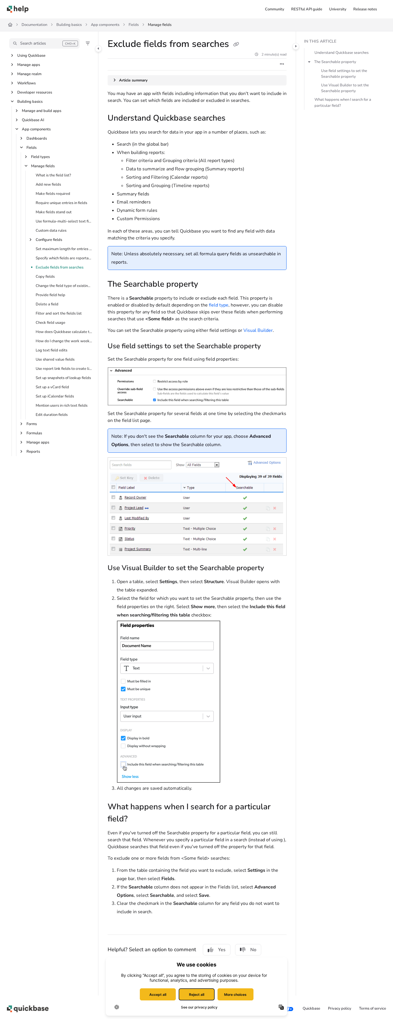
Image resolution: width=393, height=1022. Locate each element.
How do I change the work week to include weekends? (64, 341)
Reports (33, 451)
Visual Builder (258, 330)
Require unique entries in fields (61, 202)
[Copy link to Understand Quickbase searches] (234, 118)
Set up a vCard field (52, 387)
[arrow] (309, 62)
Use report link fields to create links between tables (64, 368)
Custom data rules (51, 230)
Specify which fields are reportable (64, 258)
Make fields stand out (54, 212)
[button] (44, 43)
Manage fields (159, 24)
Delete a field (47, 304)
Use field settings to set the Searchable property (344, 73)
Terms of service (372, 1008)
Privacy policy (339, 1008)
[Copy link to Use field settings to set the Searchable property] (269, 346)
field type (218, 305)
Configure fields (49, 239)
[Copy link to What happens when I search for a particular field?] (137, 819)
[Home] (17, 9)
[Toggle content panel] (295, 46)
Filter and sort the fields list (59, 313)
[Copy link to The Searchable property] (207, 284)
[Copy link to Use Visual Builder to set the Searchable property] (273, 568)
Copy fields (45, 276)
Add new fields (48, 184)
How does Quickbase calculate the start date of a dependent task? (64, 331)
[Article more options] (282, 64)
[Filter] (87, 43)
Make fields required (53, 193)
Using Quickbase (31, 55)
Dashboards (36, 138)
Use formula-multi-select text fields (64, 221)
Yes (222, 950)
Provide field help (50, 295)
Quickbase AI (33, 120)
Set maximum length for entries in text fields (64, 249)
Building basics (69, 24)
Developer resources (34, 92)
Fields (134, 24)
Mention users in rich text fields (61, 405)
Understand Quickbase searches (341, 52)
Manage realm (29, 74)
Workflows (26, 83)
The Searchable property (335, 61)
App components (105, 24)
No (253, 950)
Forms (31, 424)
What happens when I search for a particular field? (342, 102)
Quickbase (311, 1008)
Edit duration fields (52, 414)
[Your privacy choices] (289, 1009)
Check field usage (50, 322)
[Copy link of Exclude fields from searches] (236, 44)
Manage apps (28, 64)
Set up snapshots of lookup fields (63, 377)
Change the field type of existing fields (64, 285)
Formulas (34, 433)
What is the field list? (53, 175)
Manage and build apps (41, 110)
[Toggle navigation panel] (98, 48)
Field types (40, 156)
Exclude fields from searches (59, 267)
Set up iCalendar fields (55, 396)
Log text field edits (51, 350)
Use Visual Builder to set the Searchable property (345, 88)
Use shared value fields (55, 359)
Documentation (34, 24)
